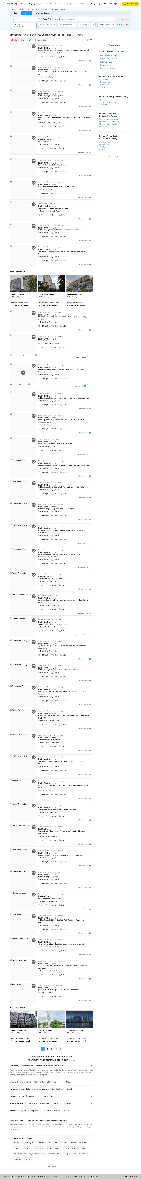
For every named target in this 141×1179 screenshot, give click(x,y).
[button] (85, 357)
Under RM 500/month (110, 119)
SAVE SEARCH (115, 45)
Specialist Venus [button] (79, 386)
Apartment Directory (43, 13)
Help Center (65, 1176)
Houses (104, 100)
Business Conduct (98, 1176)
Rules (12, 1176)
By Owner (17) (26, 40)
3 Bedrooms (106, 147)
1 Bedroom (106, 142)
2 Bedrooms (106, 144)
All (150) (14, 40)
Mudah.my (13, 9)
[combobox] (46, 25)
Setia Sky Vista (107, 62)
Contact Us (55, 1176)
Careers (74, 1176)
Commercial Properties (110, 102)
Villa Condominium (109, 68)
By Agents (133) (40, 40)
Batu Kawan (106, 85)
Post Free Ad (21, 1176)
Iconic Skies (106, 65)
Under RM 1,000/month (110, 122)
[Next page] (60, 1049)
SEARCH (124, 19)
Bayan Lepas (106, 82)
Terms (81, 1176)
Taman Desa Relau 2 (109, 59)
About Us (5, 1176)
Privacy (88, 1176)
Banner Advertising (43, 1176)
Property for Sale (24, 9)
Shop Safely (31, 1176)
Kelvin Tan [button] (80, 357)
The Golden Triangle (109, 56)
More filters (122, 25)
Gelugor (105, 80)
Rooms (104, 105)
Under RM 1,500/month (110, 124)
